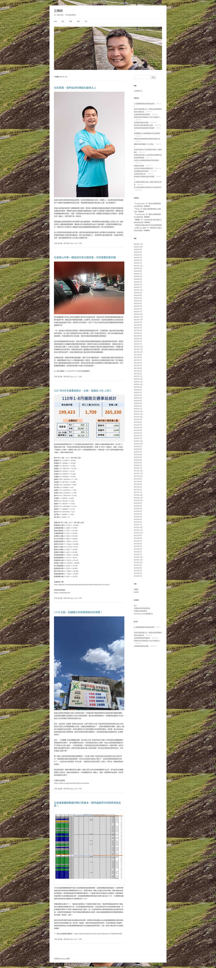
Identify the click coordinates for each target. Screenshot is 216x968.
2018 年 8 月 (138, 449)
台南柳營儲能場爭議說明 (142, 114)
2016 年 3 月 (138, 519)
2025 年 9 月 (138, 249)
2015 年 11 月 (138, 530)
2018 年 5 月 (138, 457)
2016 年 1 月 (138, 525)
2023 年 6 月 (138, 298)
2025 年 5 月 (138, 257)
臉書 (78, 21)
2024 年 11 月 (138, 265)
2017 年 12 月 (138, 471)
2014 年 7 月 (138, 570)
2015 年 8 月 (138, 538)
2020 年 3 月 (138, 403)
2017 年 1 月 (138, 492)
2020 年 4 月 (138, 400)
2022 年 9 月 (138, 322)
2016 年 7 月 (138, 508)
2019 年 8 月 (138, 422)
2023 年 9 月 (138, 292)
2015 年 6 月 (138, 543)
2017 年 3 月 (138, 487)
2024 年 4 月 (138, 279)
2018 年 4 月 (138, 460)
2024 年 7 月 (138, 274)
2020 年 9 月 (138, 387)
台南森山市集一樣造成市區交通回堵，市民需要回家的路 (85, 257)
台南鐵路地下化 (138, 91)
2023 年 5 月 (138, 301)
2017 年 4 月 (138, 484)
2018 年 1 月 (138, 468)
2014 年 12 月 (138, 557)
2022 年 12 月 (138, 314)
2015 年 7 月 (138, 541)
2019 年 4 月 (138, 433)
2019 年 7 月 (138, 425)
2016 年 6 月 (138, 511)
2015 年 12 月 (138, 527)
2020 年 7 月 (138, 392)
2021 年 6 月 (138, 363)
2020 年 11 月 (138, 381)
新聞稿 (136, 589)
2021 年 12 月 (138, 346)
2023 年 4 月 (138, 303)
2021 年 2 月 (138, 373)
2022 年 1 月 (138, 344)
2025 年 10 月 (138, 247)
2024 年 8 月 (138, 271)
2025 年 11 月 (138, 244)
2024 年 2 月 (138, 284)
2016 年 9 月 (138, 503)
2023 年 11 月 (138, 290)
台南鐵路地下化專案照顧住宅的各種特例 (147, 133)
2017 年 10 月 (138, 476)
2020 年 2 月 (138, 406)
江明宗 (58, 11)
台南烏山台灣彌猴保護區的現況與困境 (146, 160)
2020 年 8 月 (138, 390)
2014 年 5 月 (138, 576)
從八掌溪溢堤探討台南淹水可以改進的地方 (148, 187)
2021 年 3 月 (138, 371)
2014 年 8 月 (138, 568)
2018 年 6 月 (138, 454)
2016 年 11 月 (138, 498)
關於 (63, 21)
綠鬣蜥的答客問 (139, 166)
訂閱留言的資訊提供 (140, 611)
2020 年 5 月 (138, 398)
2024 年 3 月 (138, 282)
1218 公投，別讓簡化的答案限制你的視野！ (78, 612)
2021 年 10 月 (138, 352)
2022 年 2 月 (138, 341)
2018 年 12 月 (138, 441)
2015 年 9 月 (138, 535)
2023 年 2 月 (138, 309)
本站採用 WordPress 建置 (62, 958)
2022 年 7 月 (138, 328)
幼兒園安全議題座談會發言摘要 (144, 176)
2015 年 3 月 (138, 549)
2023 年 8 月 (138, 295)
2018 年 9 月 (138, 446)
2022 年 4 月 (138, 336)
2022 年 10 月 (138, 319)
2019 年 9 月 (138, 419)
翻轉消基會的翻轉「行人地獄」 (144, 144)
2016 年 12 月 (138, 495)
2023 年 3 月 (138, 306)
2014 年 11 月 (138, 560)
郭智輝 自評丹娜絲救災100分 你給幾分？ (147, 117)
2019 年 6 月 (138, 427)
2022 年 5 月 (138, 333)
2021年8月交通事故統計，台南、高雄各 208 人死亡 (83, 390)
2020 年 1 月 (138, 408)
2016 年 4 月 (138, 516)
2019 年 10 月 (138, 417)
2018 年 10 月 (138, 444)
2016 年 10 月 (138, 500)
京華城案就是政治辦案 (141, 171)
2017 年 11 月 (138, 473)
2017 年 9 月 (138, 479)
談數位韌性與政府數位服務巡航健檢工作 (147, 139)
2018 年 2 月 (138, 465)
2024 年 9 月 (138, 268)
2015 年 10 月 (138, 533)
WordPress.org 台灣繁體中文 (143, 614)
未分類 (60, 243)
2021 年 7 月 (138, 360)
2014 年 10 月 (138, 562)
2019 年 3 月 (138, 435)
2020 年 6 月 (138, 395)
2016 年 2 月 (138, 522)
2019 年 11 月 (138, 414)
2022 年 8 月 (138, 325)
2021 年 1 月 (138, 376)
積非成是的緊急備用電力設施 (143, 125)
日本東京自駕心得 (140, 174)
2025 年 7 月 (138, 252)
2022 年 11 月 (138, 317)
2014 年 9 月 (138, 565)
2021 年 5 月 (138, 365)
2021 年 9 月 (138, 355)
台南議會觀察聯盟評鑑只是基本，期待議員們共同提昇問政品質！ (87, 804)
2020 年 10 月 (138, 384)
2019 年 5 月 (138, 430)
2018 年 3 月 (138, 462)
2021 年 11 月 (138, 349)
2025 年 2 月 (138, 260)
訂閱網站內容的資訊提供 (142, 608)
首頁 (55, 21)
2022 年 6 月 (138, 330)
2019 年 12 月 (138, 411)
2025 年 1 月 (138, 263)
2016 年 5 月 (138, 514)
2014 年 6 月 (138, 573)
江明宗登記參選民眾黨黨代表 (143, 168)
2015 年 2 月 (138, 552)
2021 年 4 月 (138, 368)
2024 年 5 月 (138, 276)
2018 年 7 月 (138, 452)
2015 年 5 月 (138, 546)
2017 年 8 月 (138, 481)
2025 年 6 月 (138, 255)
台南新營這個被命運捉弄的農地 (144, 128)
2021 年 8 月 (138, 357)
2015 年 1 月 (138, 554)
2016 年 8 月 (138, 506)
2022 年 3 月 (138, 338)
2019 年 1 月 (138, 438)
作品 (86, 21)
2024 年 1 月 (138, 287)
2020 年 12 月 (138, 379)
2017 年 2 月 (138, 489)
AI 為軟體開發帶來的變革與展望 (144, 104)
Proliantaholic (140, 203)
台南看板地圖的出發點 (141, 122)
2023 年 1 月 (138, 311)
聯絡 (70, 21)
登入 (135, 605)
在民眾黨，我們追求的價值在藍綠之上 (75, 87)
